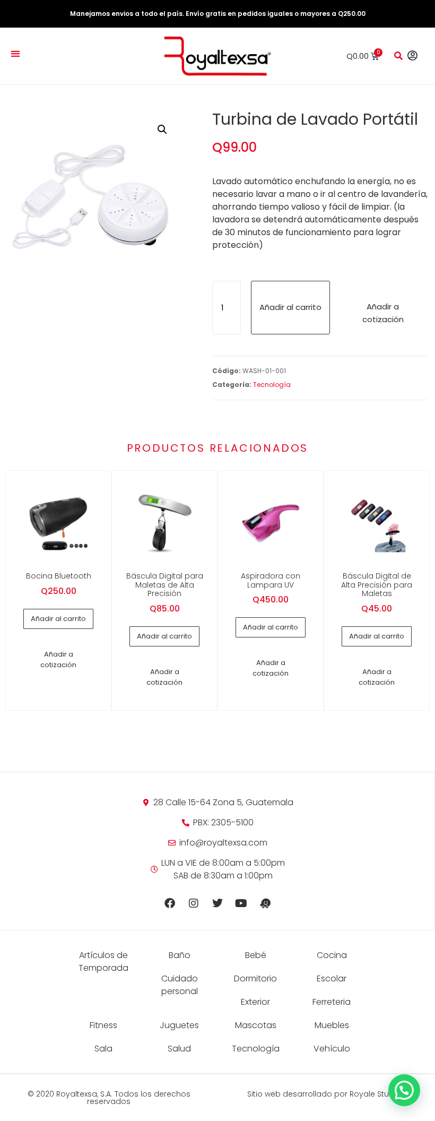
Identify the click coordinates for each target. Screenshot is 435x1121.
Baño (179, 955)
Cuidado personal (179, 984)
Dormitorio (255, 978)
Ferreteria (331, 1002)
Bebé (255, 955)
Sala (103, 1048)
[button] (15, 53)
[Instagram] (193, 903)
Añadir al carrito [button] (58, 619)
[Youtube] (241, 903)
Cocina (332, 955)
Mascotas (255, 1025)
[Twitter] (217, 903)
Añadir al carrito (290, 307)
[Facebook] (169, 903)
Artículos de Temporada (103, 961)
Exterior (255, 1002)
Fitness (103, 1025)
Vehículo (332, 1048)
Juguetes (179, 1025)
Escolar (331, 978)
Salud (179, 1048)
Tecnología (272, 384)
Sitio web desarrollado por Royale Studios (326, 1094)
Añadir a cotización (383, 313)
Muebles (332, 1025)
